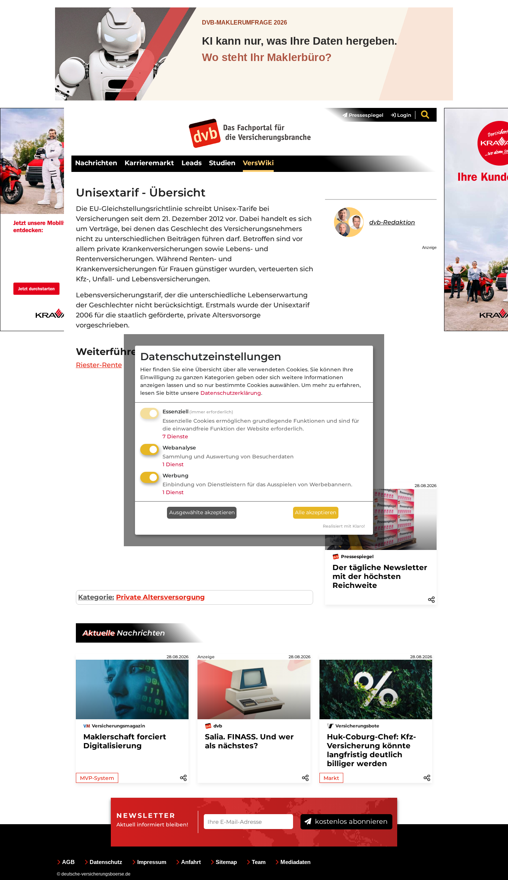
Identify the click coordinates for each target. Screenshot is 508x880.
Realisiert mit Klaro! (344, 526)
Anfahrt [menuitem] (191, 862)
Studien (222, 163)
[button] (431, 599)
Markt (331, 778)
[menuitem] (359, 115)
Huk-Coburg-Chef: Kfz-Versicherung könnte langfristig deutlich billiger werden (371, 750)
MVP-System (97, 778)
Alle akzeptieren (315, 512)
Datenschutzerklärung (230, 393)
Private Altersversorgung (160, 597)
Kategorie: (96, 597)
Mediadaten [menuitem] (295, 862)
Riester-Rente (99, 365)
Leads (191, 163)
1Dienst (173, 464)
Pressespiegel (365, 115)
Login (403, 115)
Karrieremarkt (149, 163)
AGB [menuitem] (68, 862)
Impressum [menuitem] (151, 862)
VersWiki (258, 163)
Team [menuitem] (259, 862)
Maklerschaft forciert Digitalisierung (124, 741)
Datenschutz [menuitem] (106, 862)
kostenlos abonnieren (350, 821)
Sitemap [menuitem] (226, 862)
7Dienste (175, 436)
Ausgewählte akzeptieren (202, 512)
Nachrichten (96, 163)
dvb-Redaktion (392, 222)
